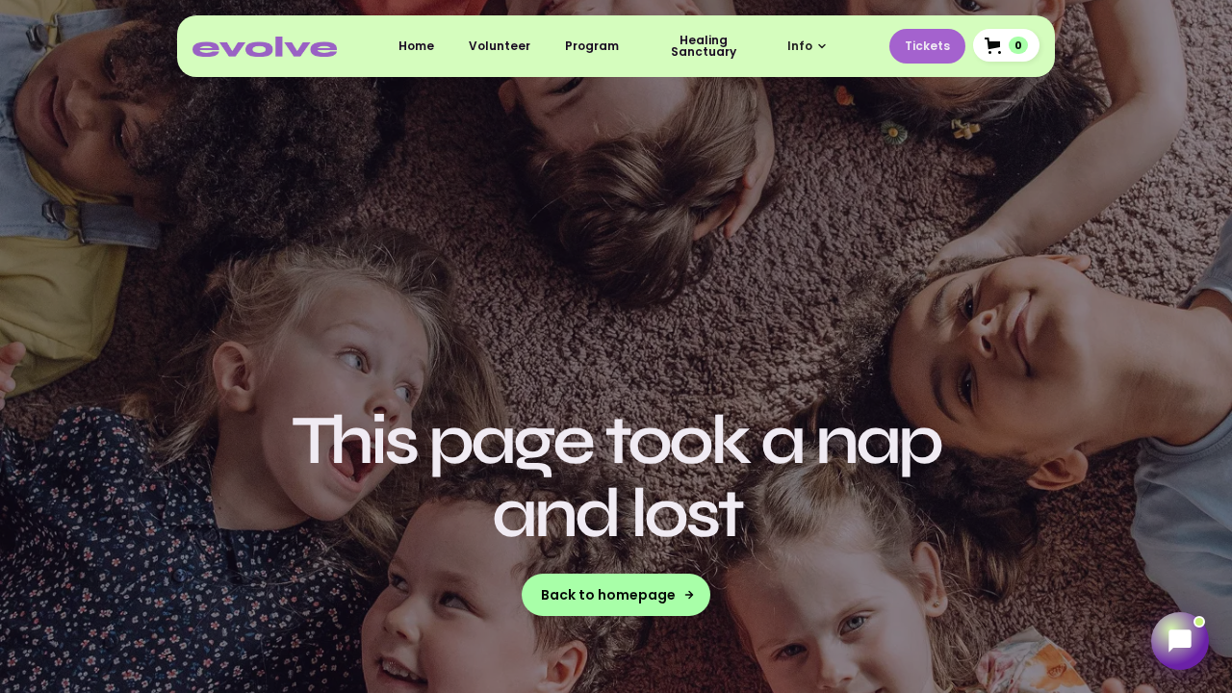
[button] (807, 46)
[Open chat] (1180, 641)
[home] (264, 46)
